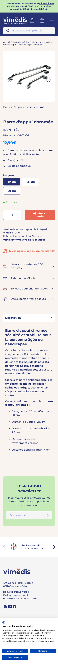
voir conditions (46, 3)
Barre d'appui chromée (30, 45)
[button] (42, 20)
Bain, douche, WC (41, 42)
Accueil (6, 42)
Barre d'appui (9, 45)
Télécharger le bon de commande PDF (32, 251)
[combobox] (29, 30)
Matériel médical (21, 42)
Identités (11, 130)
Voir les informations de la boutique (24, 239)
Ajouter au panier (40, 215)
